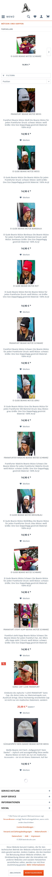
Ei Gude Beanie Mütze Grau (26, 400)
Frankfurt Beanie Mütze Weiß (26, 114)
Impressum (35, 836)
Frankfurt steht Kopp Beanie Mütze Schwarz (26, 629)
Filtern (10, 75)
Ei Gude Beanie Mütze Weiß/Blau (26, 515)
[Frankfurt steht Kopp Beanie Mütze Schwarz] (26, 616)
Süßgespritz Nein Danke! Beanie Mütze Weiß (26, 744)
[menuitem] (8, 16)
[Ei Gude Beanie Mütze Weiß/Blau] (26, 501)
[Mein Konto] (41, 16)
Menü (10, 16)
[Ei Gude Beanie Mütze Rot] (26, 272)
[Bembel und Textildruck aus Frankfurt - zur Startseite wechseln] (26, 8)
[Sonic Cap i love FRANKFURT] (26, 673)
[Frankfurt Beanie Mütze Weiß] (26, 100)
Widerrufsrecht (41, 831)
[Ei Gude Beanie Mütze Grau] (26, 387)
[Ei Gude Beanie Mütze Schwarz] (26, 44)
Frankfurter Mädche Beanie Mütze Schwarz (26, 457)
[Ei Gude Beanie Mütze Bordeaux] (26, 215)
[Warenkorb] (48, 16)
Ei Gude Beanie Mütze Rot (26, 286)
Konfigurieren (33, 873)
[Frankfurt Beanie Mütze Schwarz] (26, 329)
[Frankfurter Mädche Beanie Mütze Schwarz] (26, 444)
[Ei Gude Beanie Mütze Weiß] (26, 158)
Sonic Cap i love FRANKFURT (26, 687)
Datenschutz (17, 836)
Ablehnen (15, 873)
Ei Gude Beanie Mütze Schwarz (26, 56)
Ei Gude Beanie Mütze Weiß (26, 171)
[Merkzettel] (35, 16)
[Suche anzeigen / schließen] (28, 16)
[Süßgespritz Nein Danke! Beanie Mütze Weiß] (26, 730)
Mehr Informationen (36, 865)
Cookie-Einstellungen (25, 827)
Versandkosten (9, 819)
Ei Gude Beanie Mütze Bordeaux (26, 228)
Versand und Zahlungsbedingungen (17, 831)
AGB (26, 836)
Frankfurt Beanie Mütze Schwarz (26, 343)
